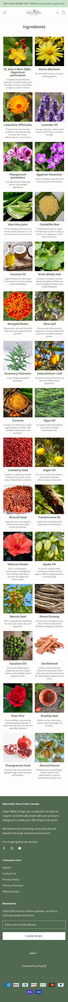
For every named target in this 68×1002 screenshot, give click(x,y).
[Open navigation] (4, 12)
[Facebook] (3, 848)
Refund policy (10, 891)
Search (6, 867)
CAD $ (33, 953)
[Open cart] (63, 12)
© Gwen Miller (34, 961)
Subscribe (34, 936)
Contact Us (9, 873)
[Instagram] (11, 848)
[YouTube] (19, 848)
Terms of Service (12, 885)
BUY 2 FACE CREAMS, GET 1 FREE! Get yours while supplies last (34, 3)
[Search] (57, 12)
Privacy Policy (10, 879)
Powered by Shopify (34, 966)
